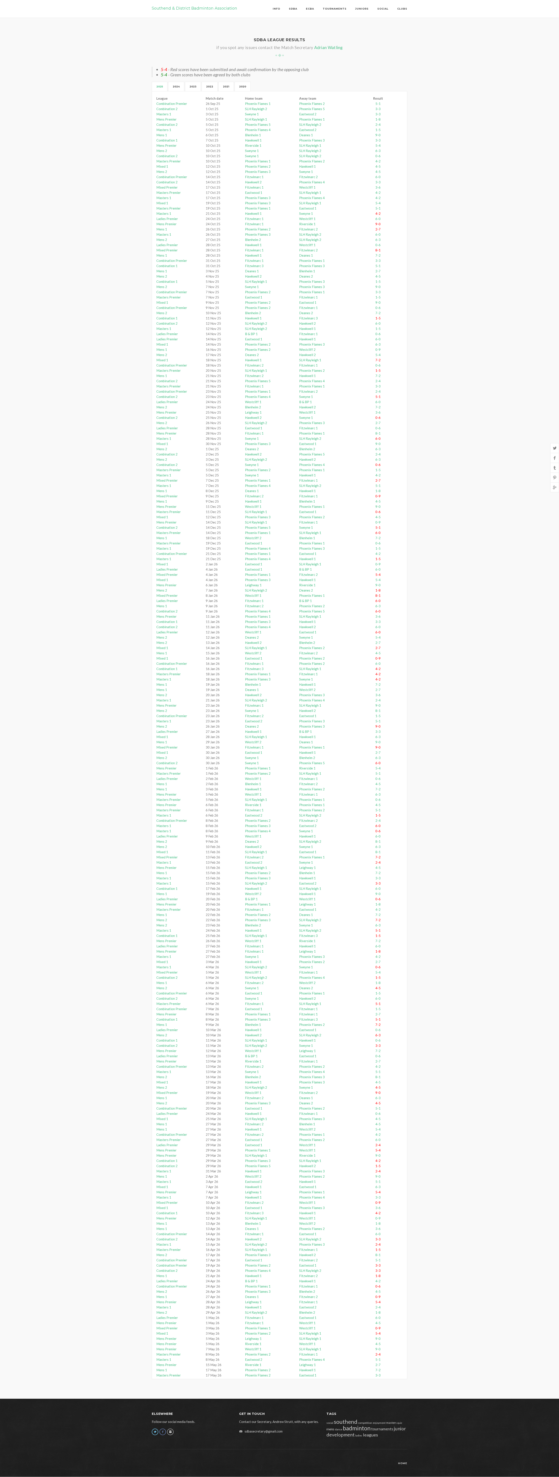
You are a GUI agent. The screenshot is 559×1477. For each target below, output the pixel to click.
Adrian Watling (328, 47)
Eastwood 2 (307, 114)
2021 (226, 86)
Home (402, 1463)
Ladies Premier (167, 219)
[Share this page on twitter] (554, 448)
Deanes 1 (306, 135)
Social (382, 8)
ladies (358, 1435)
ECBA (310, 8)
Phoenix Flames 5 (312, 109)
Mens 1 (161, 135)
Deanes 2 (306, 276)
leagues (370, 1434)
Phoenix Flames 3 (312, 140)
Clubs (402, 8)
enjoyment (379, 1422)
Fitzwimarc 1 (254, 177)
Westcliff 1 (307, 187)
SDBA (293, 8)
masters (391, 1422)
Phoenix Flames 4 (258, 130)
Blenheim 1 (253, 135)
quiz (399, 1422)
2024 (176, 86)
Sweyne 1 (252, 114)
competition (365, 1422)
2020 (242, 86)
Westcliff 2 (307, 349)
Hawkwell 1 (253, 140)
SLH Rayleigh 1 (256, 119)
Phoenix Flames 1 (258, 104)
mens (330, 1429)
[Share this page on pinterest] (554, 477)
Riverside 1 (253, 145)
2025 (159, 86)
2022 (209, 86)
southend (345, 1421)
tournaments (382, 1429)
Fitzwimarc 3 (254, 266)
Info (276, 8)
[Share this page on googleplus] (554, 487)
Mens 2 (161, 151)
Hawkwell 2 (253, 182)
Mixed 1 (162, 166)
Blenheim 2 (253, 240)
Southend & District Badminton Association (194, 8)
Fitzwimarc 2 (308, 177)
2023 (193, 86)
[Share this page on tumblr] (554, 467)
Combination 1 (167, 140)
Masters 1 (163, 114)
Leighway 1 (253, 412)
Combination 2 (167, 109)
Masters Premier (168, 161)
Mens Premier (166, 119)
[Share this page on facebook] (554, 458)
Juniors (362, 8)
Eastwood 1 (253, 192)
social (329, 1422)
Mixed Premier (167, 187)
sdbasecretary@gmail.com (264, 1431)
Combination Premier (171, 104)
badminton (357, 1428)
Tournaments (335, 8)
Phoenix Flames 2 (312, 104)
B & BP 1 (251, 334)
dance (338, 1429)
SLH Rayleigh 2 (256, 109)
